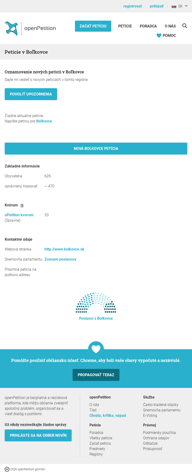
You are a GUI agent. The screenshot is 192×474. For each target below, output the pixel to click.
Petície (125, 26)
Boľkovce (44, 121)
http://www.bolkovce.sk (64, 249)
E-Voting (150, 415)
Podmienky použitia (159, 432)
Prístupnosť (152, 449)
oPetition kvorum (19, 215)
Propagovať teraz (96, 375)
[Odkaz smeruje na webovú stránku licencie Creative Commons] (7, 469)
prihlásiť (157, 6)
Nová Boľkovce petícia (96, 148)
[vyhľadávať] (185, 25)
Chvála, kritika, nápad (107, 415)
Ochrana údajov (156, 438)
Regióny (96, 454)
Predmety (97, 449)
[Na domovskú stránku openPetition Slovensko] (31, 28)
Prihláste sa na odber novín (38, 435)
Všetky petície (100, 438)
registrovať (132, 6)
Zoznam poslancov (60, 259)
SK (179, 6)
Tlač (93, 410)
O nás (170, 26)
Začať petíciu (93, 26)
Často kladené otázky (160, 404)
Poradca (148, 26)
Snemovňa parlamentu (162, 410)
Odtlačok (150, 443)
